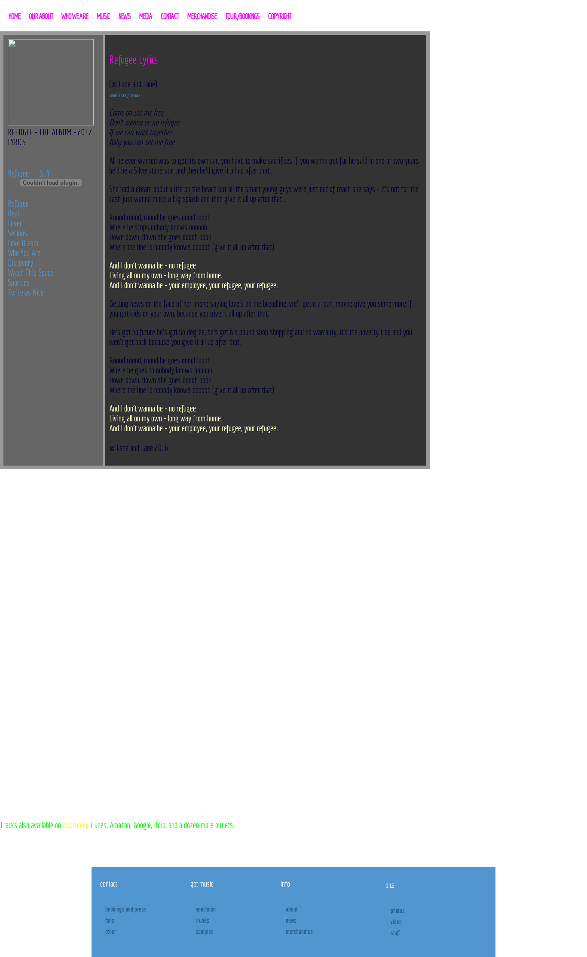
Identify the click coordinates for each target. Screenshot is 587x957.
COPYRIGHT (279, 16)
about (291, 909)
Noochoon (75, 825)
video (396, 921)
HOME (14, 16)
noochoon (206, 909)
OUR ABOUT (41, 16)
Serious (17, 233)
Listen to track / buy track (124, 95)
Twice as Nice (26, 292)
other (110, 931)
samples (205, 931)
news (291, 920)
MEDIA (145, 16)
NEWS (125, 16)
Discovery (20, 263)
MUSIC (103, 16)
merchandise (299, 931)
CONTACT (170, 16)
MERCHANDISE (202, 16)
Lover (15, 223)
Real (13, 213)
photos (398, 910)
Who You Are (24, 253)
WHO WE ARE (74, 16)
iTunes (202, 920)
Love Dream (23, 243)
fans (109, 920)
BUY (44, 173)
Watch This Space (30, 272)
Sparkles (19, 282)
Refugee (18, 173)
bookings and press (126, 909)
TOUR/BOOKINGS (242, 16)
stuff (395, 933)
